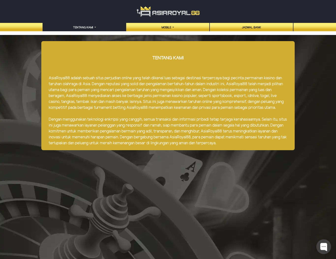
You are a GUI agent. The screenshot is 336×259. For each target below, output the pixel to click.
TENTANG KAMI (83, 27)
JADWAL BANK (251, 27)
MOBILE (167, 27)
